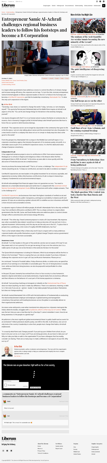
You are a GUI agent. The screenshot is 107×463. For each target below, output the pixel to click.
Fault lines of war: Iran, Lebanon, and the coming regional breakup (88, 129)
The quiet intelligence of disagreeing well (87, 70)
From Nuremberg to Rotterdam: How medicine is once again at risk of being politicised (87, 162)
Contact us (11, 1)
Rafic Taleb (91, 125)
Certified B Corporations (10, 195)
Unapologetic (46, 5)
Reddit (57, 78)
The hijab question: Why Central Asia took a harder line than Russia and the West (87, 195)
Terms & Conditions (43, 453)
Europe (75, 449)
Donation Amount (35, 369)
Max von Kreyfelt (93, 96)
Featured (73, 34)
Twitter (62, 78)
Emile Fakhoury (86, 67)
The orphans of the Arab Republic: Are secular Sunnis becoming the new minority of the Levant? (88, 39)
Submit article (59, 446)
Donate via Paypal (35, 387)
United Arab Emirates (8, 82)
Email (66, 78)
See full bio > (17, 356)
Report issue (59, 448)
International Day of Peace (56, 283)
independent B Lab (61, 166)
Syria (25, 80)
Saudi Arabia (20, 80)
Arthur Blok (8, 104)
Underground (60, 5)
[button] (103, 5)
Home (3, 12)
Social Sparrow (45, 460)
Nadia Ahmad (92, 34)
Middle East (9, 80)
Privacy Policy (41, 451)
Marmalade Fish (55, 97)
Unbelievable (97, 5)
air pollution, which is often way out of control (45, 310)
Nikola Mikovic (92, 189)
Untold (53, 5)
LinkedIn (51, 78)
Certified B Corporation (16, 97)
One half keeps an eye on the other (86, 100)
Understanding (79, 5)
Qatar (14, 80)
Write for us (19, 1)
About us (4, 1)
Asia (75, 447)
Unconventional (69, 5)
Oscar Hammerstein (93, 155)
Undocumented (88, 5)
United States (77, 454)
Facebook (44, 78)
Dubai (3, 80)
